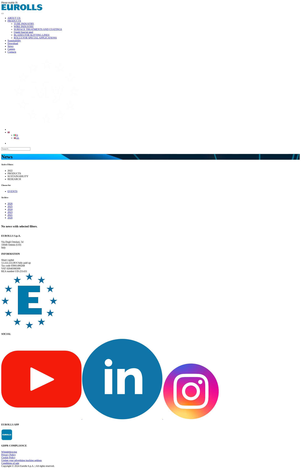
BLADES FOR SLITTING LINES (31, 35)
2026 (10, 203)
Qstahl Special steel (23, 32)
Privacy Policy (8, 454)
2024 (10, 209)
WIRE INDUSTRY (24, 26)
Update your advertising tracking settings (21, 460)
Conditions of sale (10, 463)
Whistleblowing (9, 452)
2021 (10, 215)
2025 (10, 206)
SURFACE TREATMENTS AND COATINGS (38, 29)
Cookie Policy (8, 457)
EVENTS (12, 191)
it (17, 135)
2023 (10, 212)
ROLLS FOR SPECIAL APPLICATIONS (35, 37)
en (17, 138)
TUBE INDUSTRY (24, 23)
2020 (10, 217)
